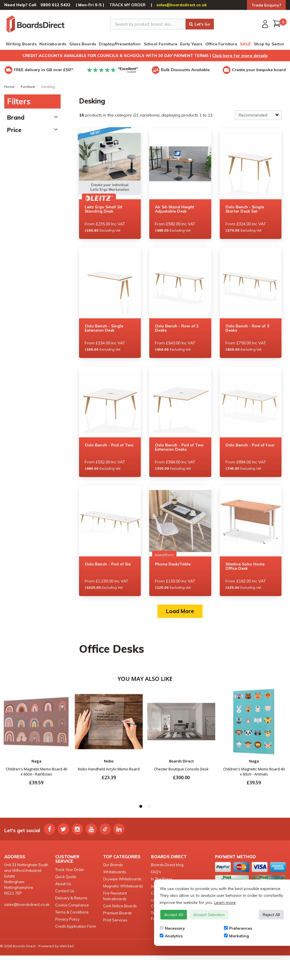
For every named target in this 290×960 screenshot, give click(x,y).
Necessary (175, 928)
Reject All (271, 914)
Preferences (240, 928)
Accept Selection (209, 914)
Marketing (239, 935)
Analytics (174, 935)
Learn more (225, 902)
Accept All (173, 914)
